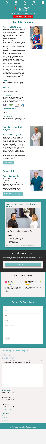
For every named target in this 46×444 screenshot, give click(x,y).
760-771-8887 (11, 245)
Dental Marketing (28, 424)
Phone (6, 320)
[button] (43, 2)
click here (18, 245)
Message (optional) (9, 325)
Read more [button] (6, 291)
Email (6, 315)
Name (6, 310)
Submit (7, 338)
